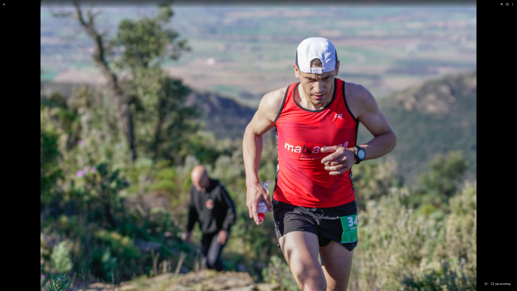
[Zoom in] (502, 4)
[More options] (512, 4)
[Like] (486, 284)
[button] (7, 145)
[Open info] (507, 4)
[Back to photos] (4, 4)
